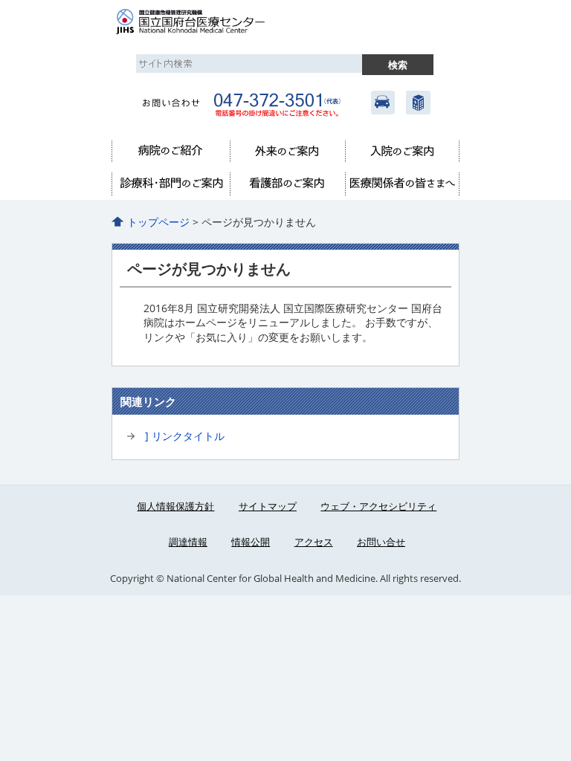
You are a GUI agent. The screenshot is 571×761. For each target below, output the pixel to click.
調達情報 (188, 541)
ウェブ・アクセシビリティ (378, 506)
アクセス (383, 102)
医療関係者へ (402, 184)
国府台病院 (208, 22)
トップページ (158, 222)
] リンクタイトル (185, 436)
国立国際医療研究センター (417, 102)
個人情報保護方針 (175, 506)
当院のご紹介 (171, 151)
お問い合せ (381, 541)
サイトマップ (268, 506)
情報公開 (250, 541)
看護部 (287, 184)
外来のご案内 (287, 151)
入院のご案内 (402, 151)
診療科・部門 (171, 184)
